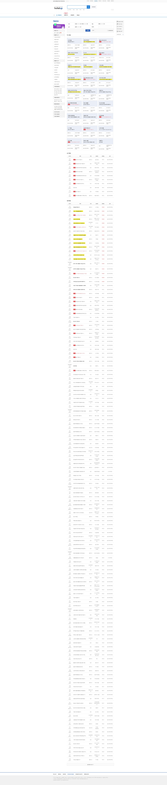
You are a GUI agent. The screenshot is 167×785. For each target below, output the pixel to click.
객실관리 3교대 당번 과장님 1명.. (79, 528)
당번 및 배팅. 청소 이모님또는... (79, 223)
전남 (59, 93)
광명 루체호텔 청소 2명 (77, 431)
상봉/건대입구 (56, 39)
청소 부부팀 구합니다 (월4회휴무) (107, 41)
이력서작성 (120, 24)
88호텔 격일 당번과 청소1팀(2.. (78, 390)
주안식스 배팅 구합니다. (77, 634)
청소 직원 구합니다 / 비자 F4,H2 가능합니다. (78, 142)
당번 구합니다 (78, 191)
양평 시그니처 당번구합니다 (78, 593)
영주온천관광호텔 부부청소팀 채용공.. (80, 650)
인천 (61, 88)
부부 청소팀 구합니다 (89, 129)
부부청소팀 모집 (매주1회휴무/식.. (79, 281)
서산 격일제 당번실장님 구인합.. (81, 273)
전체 (55, 88)
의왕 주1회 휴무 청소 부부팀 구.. (79, 755)
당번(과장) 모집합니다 (77, 642)
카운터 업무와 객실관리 (77, 646)
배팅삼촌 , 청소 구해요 (77, 475)
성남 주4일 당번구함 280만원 (78, 455)
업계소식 (66, 15)
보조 (59, 99)
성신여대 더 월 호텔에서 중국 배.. (79, 243)
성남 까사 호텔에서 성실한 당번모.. (79, 435)
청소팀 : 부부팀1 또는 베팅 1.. (78, 703)
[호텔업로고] (58, 10)
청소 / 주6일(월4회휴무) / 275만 (89, 41)
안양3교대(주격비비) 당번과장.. (81, 167)
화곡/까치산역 (56, 58)
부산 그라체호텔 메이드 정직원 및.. (79, 382)
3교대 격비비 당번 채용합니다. (78, 577)
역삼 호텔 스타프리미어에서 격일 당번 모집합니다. (77, 91)
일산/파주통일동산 (57, 62)
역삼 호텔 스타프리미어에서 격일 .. (80, 259)
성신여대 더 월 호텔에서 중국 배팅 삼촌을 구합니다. (108, 66)
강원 (55, 90)
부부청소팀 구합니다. (77, 337)
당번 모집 (75, 187)
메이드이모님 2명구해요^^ (78, 532)
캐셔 (80, 9)
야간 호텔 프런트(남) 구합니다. (78, 479)
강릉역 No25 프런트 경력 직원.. (78, 488)
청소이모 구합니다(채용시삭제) (89, 142)
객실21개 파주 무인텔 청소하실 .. (79, 402)
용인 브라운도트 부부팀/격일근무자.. (79, 735)
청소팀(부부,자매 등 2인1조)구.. (78, 459)
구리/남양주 (56, 67)
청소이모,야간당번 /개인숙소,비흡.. (79, 707)
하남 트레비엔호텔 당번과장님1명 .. (79, 548)
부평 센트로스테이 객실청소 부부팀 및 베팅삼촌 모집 (95, 79)
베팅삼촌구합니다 (71, 41)
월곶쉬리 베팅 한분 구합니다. (78, 378)
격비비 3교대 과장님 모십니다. (78, 747)
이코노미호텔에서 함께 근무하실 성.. (79, 398)
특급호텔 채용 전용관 (59, 109)
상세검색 (93, 7)
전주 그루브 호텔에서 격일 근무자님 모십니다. (92, 91)
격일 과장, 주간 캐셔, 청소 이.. (78, 536)
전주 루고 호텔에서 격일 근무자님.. (79, 268)
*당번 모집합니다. (76, 317)
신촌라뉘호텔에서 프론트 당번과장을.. (80, 569)
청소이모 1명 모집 (71, 54)
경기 (59, 88)
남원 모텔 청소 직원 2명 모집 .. (78, 610)
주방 (61, 101)
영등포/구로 (56, 53)
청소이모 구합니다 (71, 129)
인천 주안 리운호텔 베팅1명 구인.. (79, 483)
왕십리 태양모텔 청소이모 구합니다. (74, 79)
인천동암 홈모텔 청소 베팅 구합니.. (79, 731)
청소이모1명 (75, 715)
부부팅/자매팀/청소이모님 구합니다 (79, 439)
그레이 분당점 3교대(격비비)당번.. (79, 739)
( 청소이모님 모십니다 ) (77, 658)
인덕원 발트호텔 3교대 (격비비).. (79, 540)
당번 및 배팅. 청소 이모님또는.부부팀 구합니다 (92, 54)
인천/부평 (55, 72)
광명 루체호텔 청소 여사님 (78, 423)
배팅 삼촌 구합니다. (76, 419)
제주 (57, 94)
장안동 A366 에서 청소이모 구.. (78, 544)
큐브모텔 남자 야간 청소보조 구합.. (79, 374)
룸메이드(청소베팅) (79, 171)
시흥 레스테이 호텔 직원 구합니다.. (79, 614)
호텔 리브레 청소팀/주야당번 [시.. (79, 565)
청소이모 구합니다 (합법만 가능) (79, 467)
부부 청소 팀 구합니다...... (80, 179)
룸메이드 (55, 101)
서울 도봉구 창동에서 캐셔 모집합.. (79, 500)
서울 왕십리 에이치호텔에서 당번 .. (79, 719)
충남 (59, 90)
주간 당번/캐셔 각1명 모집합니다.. (79, 447)
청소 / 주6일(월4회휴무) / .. (78, 211)
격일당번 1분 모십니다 (77, 561)
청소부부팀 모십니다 (77, 605)
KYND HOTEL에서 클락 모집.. (79, 255)
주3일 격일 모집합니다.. (77, 520)
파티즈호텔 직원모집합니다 (78, 626)
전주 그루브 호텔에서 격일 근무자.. (79, 263)
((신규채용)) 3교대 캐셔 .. (80, 183)
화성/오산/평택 (56, 84)
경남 (59, 91)
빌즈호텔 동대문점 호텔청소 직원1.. (79, 504)
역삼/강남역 (56, 48)
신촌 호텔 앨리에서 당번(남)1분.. (79, 443)
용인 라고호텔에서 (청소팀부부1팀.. (79, 329)
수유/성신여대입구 (57, 37)
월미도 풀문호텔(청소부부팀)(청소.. (79, 690)
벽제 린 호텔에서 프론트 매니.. (81, 227)
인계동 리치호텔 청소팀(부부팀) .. (79, 406)
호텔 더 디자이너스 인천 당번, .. (78, 512)
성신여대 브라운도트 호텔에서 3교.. (79, 394)
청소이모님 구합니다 (77, 601)
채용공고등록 (120, 21)
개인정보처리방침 (70, 774)
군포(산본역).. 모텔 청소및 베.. (78, 723)
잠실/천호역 (56, 46)
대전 (57, 90)
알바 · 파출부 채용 (57, 32)
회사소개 (54, 774)
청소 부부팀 (75, 516)
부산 (55, 91)
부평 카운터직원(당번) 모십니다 (78, 341)
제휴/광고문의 (86, 774)
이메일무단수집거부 (78, 774)
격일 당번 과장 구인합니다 (80, 163)
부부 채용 (55, 106)
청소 (84, 9)
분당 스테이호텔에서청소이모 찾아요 (79, 581)
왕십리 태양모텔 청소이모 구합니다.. (80, 247)
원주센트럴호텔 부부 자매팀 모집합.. (79, 411)
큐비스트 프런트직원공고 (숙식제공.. (79, 451)
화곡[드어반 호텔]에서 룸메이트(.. (79, 289)
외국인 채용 (60, 106)
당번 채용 (101, 142)
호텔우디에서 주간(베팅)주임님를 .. (80, 235)
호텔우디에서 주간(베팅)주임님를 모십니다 (75, 66)
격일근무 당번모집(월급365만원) (79, 585)
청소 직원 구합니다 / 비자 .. (80, 353)
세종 (55, 94)
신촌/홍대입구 (56, 44)
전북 (61, 93)
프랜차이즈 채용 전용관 (58, 107)
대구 (55, 93)
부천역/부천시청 (57, 74)
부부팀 (70, 9)
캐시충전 (119, 28)
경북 (61, 91)
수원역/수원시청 (57, 81)
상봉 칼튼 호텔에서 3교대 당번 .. (79, 386)
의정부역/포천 (56, 65)
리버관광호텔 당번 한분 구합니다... (79, 678)
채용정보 (60, 15)
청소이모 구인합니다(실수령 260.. (79, 682)
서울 (57, 88)
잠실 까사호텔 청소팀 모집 (78, 666)
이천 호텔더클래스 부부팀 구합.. (81, 195)
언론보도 (59, 774)
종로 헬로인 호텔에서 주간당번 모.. (79, 573)
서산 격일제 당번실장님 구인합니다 (76, 104)
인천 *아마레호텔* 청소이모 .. (81, 293)
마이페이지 (120, 26)
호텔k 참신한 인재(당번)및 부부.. (79, 463)
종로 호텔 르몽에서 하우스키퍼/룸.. (79, 622)
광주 (57, 93)
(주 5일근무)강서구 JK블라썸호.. (79, 630)
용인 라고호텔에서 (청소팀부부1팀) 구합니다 (107, 129)
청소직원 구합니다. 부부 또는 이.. (79, 496)
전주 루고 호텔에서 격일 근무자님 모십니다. (106, 91)
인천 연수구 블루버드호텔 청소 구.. (79, 694)
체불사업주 (120, 31)
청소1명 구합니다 (87, 104)
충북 (61, 90)
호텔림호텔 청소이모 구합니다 (78, 557)
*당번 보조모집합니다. (77, 711)
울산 (57, 91)
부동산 (78, 15)
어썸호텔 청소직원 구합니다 (78, 508)
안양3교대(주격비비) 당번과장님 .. (79, 698)
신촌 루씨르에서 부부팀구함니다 (79, 670)
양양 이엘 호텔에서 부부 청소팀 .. (79, 553)
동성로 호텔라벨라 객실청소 (78, 492)
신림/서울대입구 (57, 51)
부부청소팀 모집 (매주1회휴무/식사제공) (106, 104)
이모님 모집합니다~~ (77, 759)
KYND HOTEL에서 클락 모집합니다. (105, 79)
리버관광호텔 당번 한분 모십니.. (81, 175)
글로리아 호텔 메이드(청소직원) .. (79, 231)
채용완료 (75, 618)
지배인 (59, 101)
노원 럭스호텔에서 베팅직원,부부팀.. (79, 638)
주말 (73, 9)
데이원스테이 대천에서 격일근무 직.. (79, 751)
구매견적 (72, 15)
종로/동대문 (56, 41)
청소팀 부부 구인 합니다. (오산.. (78, 524)
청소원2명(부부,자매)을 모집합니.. (79, 427)
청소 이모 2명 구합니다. (77, 415)
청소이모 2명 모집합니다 (88, 66)
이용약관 (64, 774)
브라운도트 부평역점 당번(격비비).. (79, 589)
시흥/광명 (55, 79)
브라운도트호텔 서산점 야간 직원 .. (79, 654)
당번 (77, 9)
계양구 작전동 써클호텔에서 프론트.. (79, 285)
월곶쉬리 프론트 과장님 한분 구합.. (79, 662)
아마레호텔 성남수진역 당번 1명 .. (79, 727)
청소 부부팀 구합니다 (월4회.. (81, 215)
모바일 (96, 1)
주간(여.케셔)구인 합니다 (77, 686)
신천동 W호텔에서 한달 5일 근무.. (79, 471)
